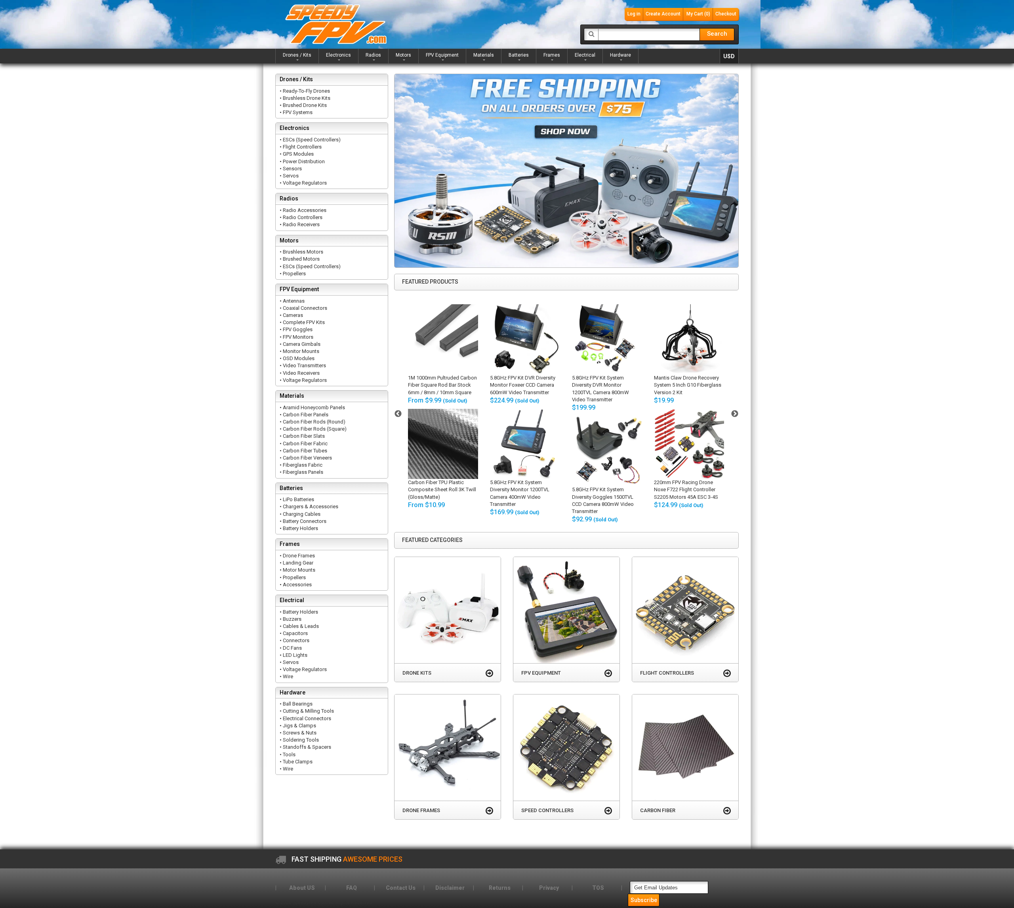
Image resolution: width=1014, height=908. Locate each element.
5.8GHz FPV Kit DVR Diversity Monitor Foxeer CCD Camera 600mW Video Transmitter (522, 385)
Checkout (725, 14)
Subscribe (644, 900)
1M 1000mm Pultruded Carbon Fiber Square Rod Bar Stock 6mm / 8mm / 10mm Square (442, 385)
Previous (398, 414)
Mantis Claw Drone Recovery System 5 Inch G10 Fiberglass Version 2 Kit (687, 385)
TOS (598, 888)
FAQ (351, 888)
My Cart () (698, 14)
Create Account (663, 14)
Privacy (549, 888)
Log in (633, 14)
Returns (500, 888)
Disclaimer (450, 888)
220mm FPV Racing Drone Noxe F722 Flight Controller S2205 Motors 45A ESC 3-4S (686, 489)
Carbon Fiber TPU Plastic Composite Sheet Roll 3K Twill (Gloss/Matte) (442, 489)
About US (302, 888)
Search (717, 33)
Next (735, 414)
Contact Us (401, 888)
